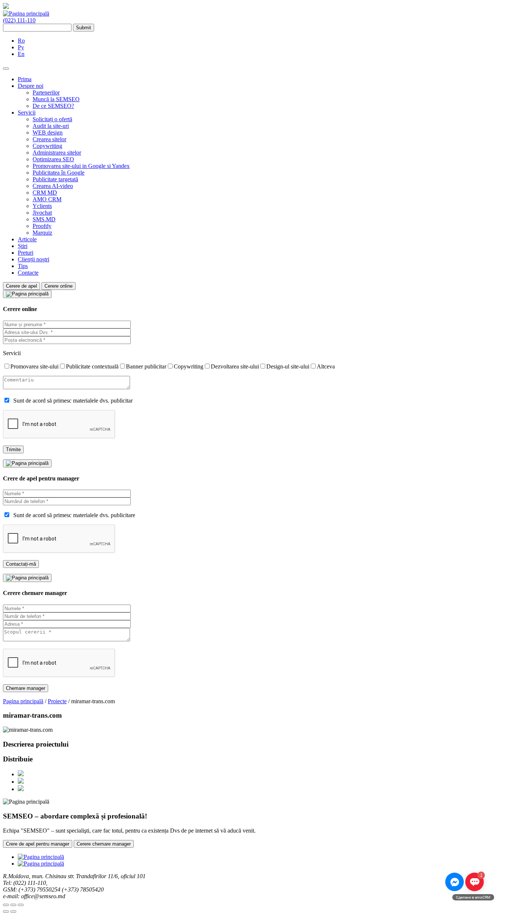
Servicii (27, 112)
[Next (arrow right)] (13, 911)
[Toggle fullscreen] (13, 905)
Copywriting (47, 146)
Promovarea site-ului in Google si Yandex (81, 166)
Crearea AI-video (53, 186)
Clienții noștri (33, 259)
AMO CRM (47, 199)
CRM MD (45, 192)
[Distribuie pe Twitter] (21, 781)
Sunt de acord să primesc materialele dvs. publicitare (74, 515)
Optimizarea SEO (53, 159)
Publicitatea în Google (58, 172)
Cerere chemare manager (104, 844)
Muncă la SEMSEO (56, 99)
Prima (24, 79)
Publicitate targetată (55, 179)
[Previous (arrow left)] (6, 911)
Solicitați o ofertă (52, 119)
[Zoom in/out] (21, 905)
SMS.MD (44, 219)
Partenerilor (46, 92)
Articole (27, 239)
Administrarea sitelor (57, 152)
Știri (22, 246)
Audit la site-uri (51, 126)
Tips (23, 266)
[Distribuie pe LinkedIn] (21, 789)
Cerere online (58, 286)
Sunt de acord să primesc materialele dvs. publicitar (73, 400)
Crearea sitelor (49, 139)
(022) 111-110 (19, 20)
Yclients (42, 206)
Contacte (28, 272)
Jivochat (42, 212)
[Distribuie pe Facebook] (21, 774)
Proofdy (42, 226)
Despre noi (30, 86)
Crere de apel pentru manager (37, 844)
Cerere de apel (21, 286)
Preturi (25, 252)
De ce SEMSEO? (53, 106)
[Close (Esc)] (6, 905)
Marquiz (42, 232)
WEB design (48, 132)
